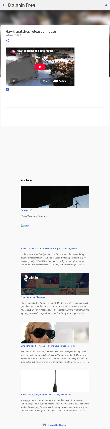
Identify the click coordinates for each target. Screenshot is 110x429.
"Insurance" (26, 210)
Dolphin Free (22, 4)
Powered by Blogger (56, 425)
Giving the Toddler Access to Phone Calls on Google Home (48, 346)
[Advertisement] (55, 150)
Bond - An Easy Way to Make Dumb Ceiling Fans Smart (46, 394)
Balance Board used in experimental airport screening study (49, 248)
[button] (7, 41)
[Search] (39, 5)
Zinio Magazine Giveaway (33, 297)
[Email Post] (7, 90)
